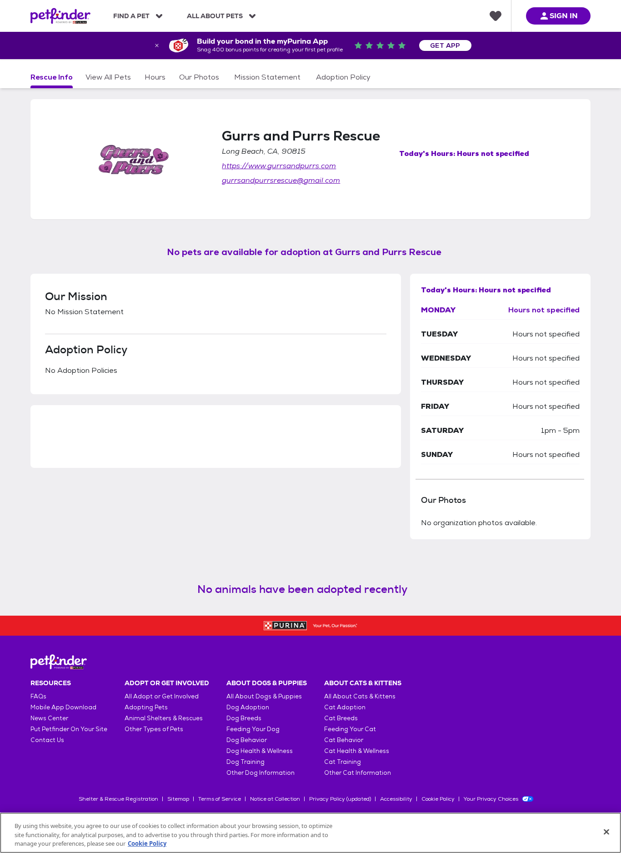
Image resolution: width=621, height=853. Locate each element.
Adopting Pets (146, 707)
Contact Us (47, 740)
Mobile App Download (63, 707)
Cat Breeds (341, 718)
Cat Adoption (345, 707)
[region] (310, 833)
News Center (49, 718)
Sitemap (178, 799)
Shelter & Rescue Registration (118, 799)
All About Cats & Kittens (360, 696)
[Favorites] (495, 16)
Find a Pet (131, 16)
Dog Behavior (246, 740)
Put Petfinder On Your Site (68, 729)
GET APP (445, 45)
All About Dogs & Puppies (264, 696)
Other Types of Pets (154, 729)
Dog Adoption (247, 707)
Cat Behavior (343, 740)
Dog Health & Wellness (259, 751)
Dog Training (245, 762)
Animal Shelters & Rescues (164, 718)
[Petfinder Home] (60, 16)
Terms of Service (219, 799)
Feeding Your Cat (350, 729)
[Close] (606, 832)
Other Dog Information (260, 773)
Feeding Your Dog (253, 729)
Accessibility (396, 799)
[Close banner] (157, 45)
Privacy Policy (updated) (340, 799)
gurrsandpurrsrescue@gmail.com (281, 180)
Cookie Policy (438, 799)
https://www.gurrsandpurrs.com (279, 166)
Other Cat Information (357, 773)
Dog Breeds (243, 718)
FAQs (38, 696)
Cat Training (342, 762)
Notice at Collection (275, 799)
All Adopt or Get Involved (162, 696)
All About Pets (215, 16)
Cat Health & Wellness (356, 751)
